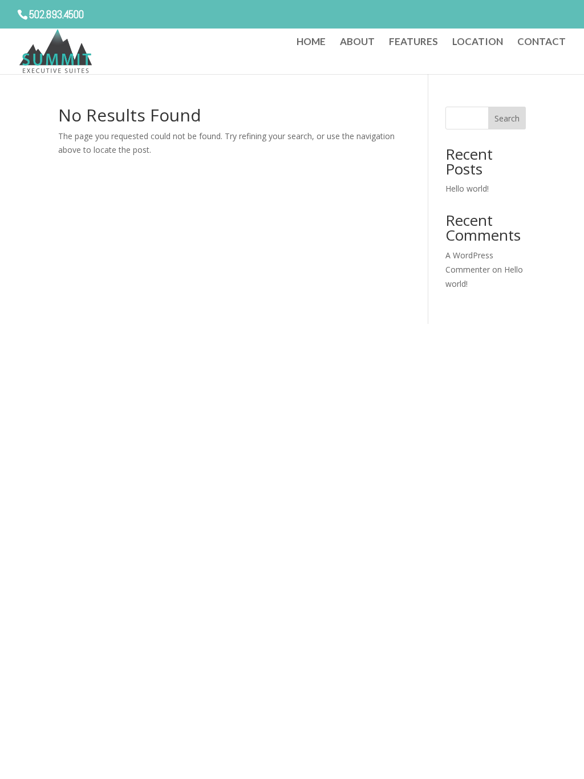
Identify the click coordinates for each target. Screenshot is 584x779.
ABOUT (357, 42)
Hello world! (467, 188)
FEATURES (413, 42)
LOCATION (477, 42)
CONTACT (541, 42)
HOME (311, 42)
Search (507, 118)
